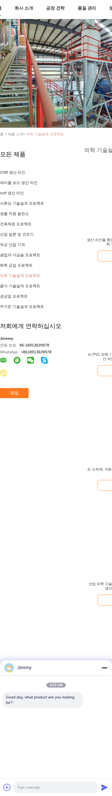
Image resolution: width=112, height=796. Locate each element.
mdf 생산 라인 (12, 193)
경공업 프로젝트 (14, 296)
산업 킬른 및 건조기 (17, 234)
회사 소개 (24, 8)
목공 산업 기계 (12, 244)
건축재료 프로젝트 (16, 224)
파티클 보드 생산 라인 (19, 182)
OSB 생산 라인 (12, 172)
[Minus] (104, 667)
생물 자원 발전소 (14, 213)
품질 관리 (87, 8)
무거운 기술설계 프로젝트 (22, 306)
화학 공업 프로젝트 (16, 265)
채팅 (14, 393)
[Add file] (7, 787)
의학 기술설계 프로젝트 (45, 134)
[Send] (104, 787)
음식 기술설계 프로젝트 (20, 286)
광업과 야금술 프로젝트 (20, 255)
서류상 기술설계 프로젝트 (22, 203)
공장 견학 (55, 8)
